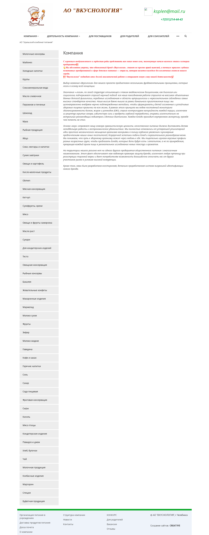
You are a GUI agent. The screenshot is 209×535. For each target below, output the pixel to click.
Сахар (26, 383)
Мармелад (28, 307)
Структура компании (74, 515)
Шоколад (27, 113)
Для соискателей (158, 36)
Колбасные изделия (33, 475)
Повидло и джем (31, 442)
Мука (25, 121)
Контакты (68, 524)
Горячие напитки (32, 366)
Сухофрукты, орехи (33, 205)
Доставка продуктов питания (35, 522)
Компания (30, 36)
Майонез (27, 62)
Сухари (26, 239)
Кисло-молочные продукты (37, 172)
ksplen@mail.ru (169, 11)
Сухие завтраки (31, 155)
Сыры (26, 408)
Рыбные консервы (32, 273)
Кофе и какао (29, 357)
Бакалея (27, 281)
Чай (25, 459)
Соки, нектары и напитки (36, 146)
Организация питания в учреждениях (32, 517)
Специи (27, 492)
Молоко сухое (30, 315)
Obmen (26, 180)
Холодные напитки (33, 70)
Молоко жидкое (31, 340)
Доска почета (27, 527)
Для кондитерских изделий (37, 248)
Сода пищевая (30, 391)
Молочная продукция (34, 467)
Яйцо (25, 138)
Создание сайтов (159, 525)
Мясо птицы (29, 425)
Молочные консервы (34, 53)
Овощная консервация (35, 264)
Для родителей (129, 36)
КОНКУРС (112, 515)
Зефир (26, 332)
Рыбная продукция (33, 129)
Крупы (26, 79)
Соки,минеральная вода (35, 87)
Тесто (25, 256)
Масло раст (29, 231)
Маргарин (28, 484)
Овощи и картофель (33, 163)
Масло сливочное (32, 96)
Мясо (25, 214)
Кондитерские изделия (35, 433)
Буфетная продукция (34, 501)
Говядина (27, 349)
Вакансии (112, 524)
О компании (26, 531)
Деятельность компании (62, 36)
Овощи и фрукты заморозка (37, 222)
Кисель (26, 416)
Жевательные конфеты (35, 290)
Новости (67, 519)
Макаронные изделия (34, 298)
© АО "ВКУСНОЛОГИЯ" (162, 514)
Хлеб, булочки (30, 450)
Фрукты (27, 324)
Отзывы (111, 528)
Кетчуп (26, 197)
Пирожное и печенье (34, 104)
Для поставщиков (100, 36)
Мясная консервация (34, 188)
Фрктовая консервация (35, 399)
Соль (25, 374)
